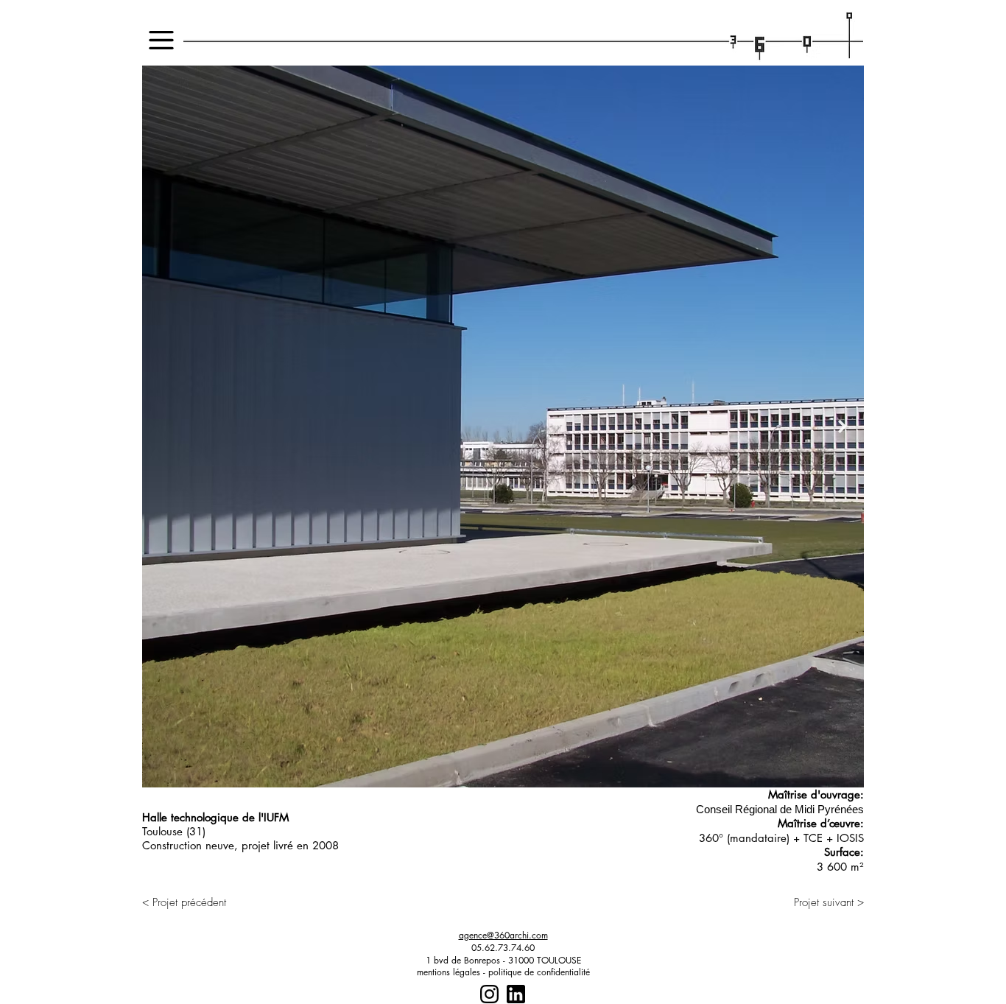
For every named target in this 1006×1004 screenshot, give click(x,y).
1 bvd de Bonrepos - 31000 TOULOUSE (503, 960)
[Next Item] (842, 426)
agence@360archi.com (503, 935)
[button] (161, 40)
